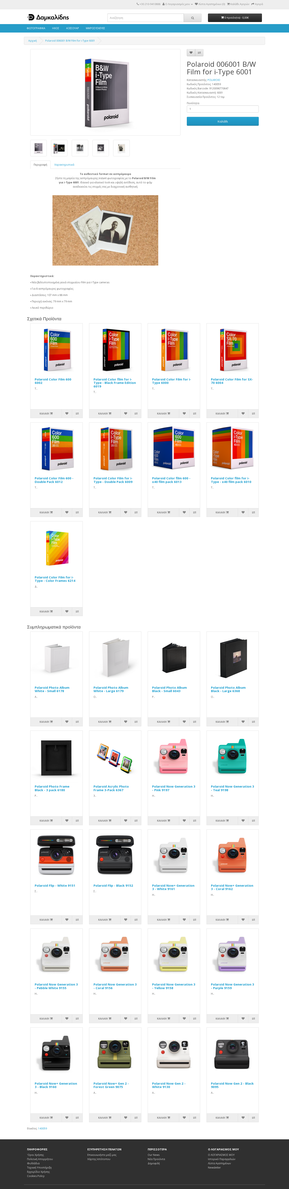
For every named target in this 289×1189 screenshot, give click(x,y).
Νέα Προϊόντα (156, 1159)
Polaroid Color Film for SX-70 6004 (232, 381)
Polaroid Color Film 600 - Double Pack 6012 (54, 480)
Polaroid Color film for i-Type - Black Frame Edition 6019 (115, 382)
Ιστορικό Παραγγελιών (221, 1159)
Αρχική (32, 40)
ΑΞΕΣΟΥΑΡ (72, 28)
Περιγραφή (40, 164)
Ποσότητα (193, 103)
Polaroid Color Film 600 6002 (53, 381)
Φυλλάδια (33, 1163)
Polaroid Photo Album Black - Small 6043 (169, 689)
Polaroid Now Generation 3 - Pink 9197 (173, 788)
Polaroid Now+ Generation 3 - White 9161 (173, 887)
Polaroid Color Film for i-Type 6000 (171, 381)
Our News (154, 1155)
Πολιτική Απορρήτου (40, 1159)
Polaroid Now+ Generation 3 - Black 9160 (56, 1085)
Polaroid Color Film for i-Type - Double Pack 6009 (113, 480)
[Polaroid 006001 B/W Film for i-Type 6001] (105, 92)
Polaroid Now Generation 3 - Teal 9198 (232, 788)
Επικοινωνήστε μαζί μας (101, 1155)
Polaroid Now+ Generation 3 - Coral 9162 (232, 887)
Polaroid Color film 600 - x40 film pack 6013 (171, 480)
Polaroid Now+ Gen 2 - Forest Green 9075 (111, 1085)
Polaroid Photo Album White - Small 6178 (52, 689)
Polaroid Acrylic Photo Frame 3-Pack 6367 (111, 788)
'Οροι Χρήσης (35, 1155)
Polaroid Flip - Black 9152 (113, 885)
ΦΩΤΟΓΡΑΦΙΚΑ (35, 28)
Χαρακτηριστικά (64, 164)
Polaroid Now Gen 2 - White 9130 (169, 1085)
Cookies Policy (35, 1176)
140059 (42, 1128)
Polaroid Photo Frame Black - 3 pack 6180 (52, 788)
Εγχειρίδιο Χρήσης (38, 1172)
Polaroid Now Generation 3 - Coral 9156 (115, 986)
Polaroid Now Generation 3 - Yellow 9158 (173, 986)
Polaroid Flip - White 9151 (55, 885)
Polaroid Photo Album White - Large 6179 (111, 689)
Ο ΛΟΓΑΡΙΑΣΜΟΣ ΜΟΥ (221, 1155)
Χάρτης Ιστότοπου (98, 1159)
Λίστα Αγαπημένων (219, 1163)
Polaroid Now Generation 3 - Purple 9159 (232, 986)
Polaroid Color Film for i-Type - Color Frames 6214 (55, 579)
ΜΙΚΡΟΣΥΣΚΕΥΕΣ (95, 28)
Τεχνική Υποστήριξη (39, 1167)
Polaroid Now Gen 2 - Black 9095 (232, 1085)
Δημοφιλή (154, 1163)
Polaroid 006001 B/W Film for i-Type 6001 (70, 40)
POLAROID (214, 80)
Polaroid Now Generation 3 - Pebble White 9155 (56, 986)
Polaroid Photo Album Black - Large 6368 (228, 689)
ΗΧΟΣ (55, 28)
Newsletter (214, 1167)
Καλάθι (222, 121)
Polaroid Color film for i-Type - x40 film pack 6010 (231, 480)
